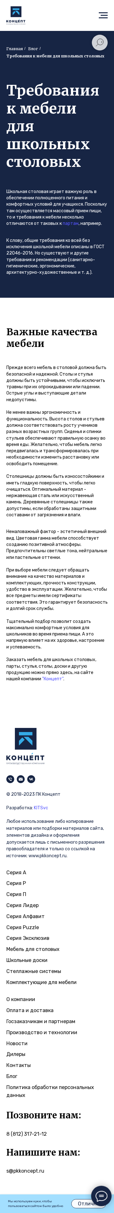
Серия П (16, 894)
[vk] (31, 779)
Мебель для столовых (33, 949)
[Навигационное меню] (103, 15)
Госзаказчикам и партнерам (40, 1021)
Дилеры (15, 1054)
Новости (17, 1043)
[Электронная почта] (21, 779)
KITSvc (41, 808)
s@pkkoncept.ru (25, 1171)
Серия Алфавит (25, 916)
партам (71, 223)
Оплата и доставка (30, 1010)
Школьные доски (27, 960)
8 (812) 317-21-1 (25, 1134)
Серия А (16, 873)
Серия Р (16, 883)
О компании (20, 999)
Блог (11, 1076)
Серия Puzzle (22, 927)
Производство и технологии (41, 1032)
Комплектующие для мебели (41, 982)
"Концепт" (52, 679)
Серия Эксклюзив (27, 938)
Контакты (18, 1065)
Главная (14, 48)
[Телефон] (10, 779)
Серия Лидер (22, 905)
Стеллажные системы (33, 971)
